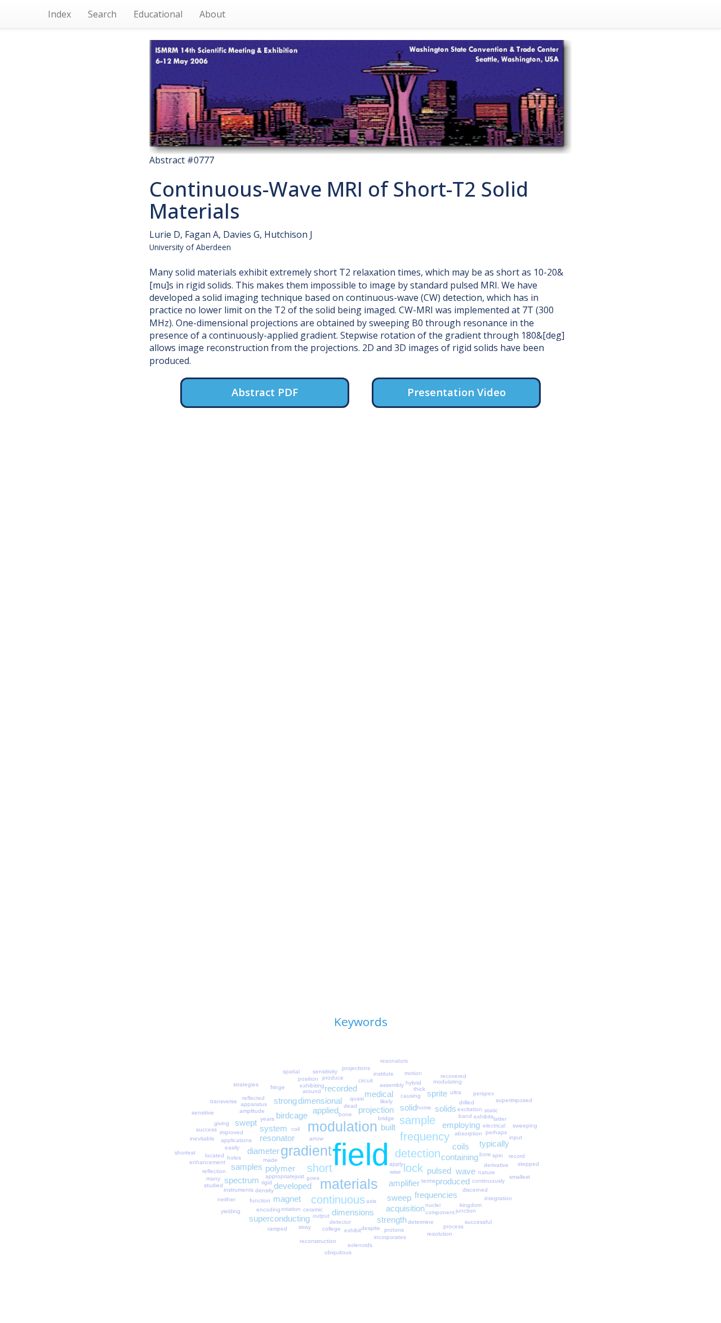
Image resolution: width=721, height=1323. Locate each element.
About (212, 14)
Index (59, 14)
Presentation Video (456, 392)
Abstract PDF (265, 392)
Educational (158, 14)
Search (102, 14)
